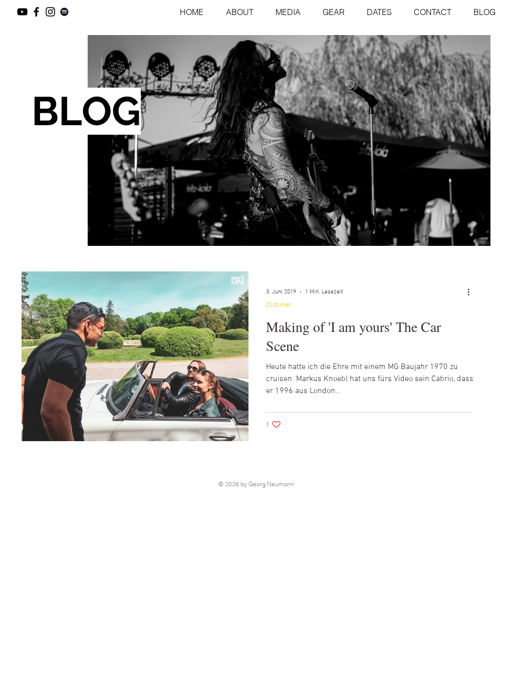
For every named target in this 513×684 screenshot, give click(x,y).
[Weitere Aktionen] (472, 292)
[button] (283, 12)
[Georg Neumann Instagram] (50, 12)
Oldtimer (279, 305)
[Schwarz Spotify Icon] (64, 12)
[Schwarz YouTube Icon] (22, 12)
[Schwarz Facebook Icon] (36, 12)
